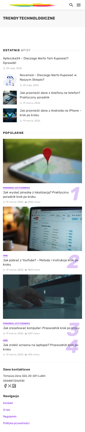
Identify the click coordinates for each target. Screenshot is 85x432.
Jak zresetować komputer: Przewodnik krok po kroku (41, 328)
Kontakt (8, 403)
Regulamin (9, 416)
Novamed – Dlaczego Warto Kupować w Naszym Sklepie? (48, 77)
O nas (6, 409)
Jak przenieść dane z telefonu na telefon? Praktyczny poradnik (50, 95)
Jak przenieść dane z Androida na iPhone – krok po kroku (50, 113)
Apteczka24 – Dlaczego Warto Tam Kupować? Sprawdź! (35, 61)
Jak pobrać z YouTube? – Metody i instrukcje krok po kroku (40, 262)
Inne (5, 256)
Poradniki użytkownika (16, 188)
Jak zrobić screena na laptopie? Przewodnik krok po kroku (40, 347)
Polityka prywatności (16, 423)
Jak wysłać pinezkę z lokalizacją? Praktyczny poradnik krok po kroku (36, 194)
